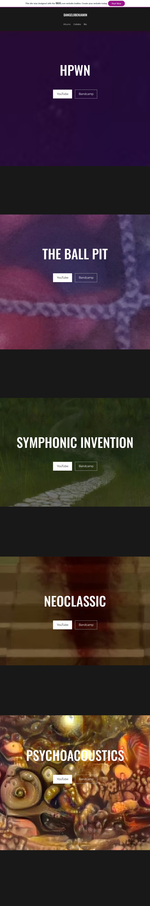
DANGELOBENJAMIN (75, 14)
